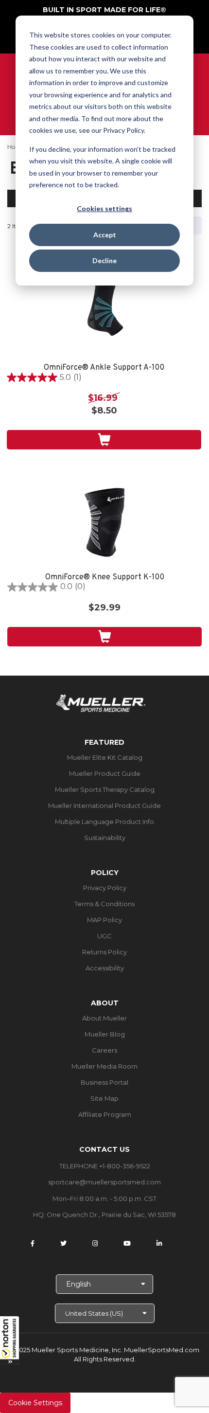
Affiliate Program (104, 1114)
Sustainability (104, 837)
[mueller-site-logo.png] (101, 702)
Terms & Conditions (104, 904)
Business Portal (104, 1082)
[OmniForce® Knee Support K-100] (104, 522)
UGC (104, 936)
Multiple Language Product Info (104, 821)
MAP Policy (104, 920)
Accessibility (105, 968)
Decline (104, 260)
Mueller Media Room (104, 1066)
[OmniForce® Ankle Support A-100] (104, 312)
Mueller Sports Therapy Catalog (105, 789)
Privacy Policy (104, 888)
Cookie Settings (35, 1402)
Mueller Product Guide (104, 773)
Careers (104, 1050)
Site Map (104, 1098)
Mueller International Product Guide (104, 805)
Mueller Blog (105, 1034)
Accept (104, 235)
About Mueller (104, 1018)
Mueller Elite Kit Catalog (104, 757)
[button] (9, 1340)
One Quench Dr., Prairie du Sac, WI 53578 (111, 1214)
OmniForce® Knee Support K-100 (104, 577)
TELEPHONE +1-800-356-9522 (104, 1166)
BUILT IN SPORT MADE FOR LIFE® (104, 9)
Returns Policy (104, 952)
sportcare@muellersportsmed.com (104, 1182)
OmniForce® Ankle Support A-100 (104, 368)
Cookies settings (104, 208)
